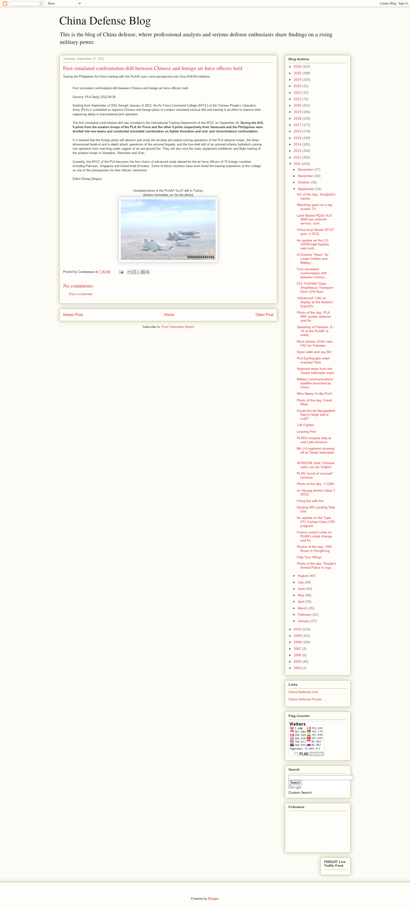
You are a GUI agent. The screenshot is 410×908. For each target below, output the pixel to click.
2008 (298, 642)
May (301, 595)
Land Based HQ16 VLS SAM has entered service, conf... (314, 219)
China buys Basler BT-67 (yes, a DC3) (315, 232)
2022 (298, 92)
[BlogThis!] (134, 272)
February (305, 614)
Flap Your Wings (309, 557)
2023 (298, 86)
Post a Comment (80, 294)
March (303, 608)
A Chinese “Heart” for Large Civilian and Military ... (313, 259)
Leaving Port (306, 431)
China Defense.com (303, 692)
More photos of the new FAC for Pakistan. (314, 343)
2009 (298, 636)
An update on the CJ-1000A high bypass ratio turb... (313, 244)
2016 (298, 131)
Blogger (213, 898)
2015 (298, 138)
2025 (298, 73)
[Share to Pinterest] (147, 272)
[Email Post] (120, 272)
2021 (298, 99)
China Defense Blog (105, 20)
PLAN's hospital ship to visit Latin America (314, 440)
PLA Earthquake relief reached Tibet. (313, 360)
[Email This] (129, 272)
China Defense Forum (305, 699)
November (306, 176)
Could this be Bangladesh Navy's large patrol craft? (316, 415)
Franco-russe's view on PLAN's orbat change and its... (314, 536)
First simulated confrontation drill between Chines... (312, 273)
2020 (298, 105)
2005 (298, 661)
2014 (298, 144)
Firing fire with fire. (311, 501)
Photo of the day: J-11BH (315, 484)
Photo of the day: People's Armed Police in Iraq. (316, 565)
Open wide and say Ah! (314, 352)
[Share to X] (138, 272)
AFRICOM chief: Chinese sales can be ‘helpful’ (316, 465)
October (304, 182)
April (301, 601)
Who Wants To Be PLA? (314, 394)
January (304, 621)
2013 (298, 151)
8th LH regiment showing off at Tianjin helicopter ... (315, 452)
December (306, 169)
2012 (298, 157)
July (301, 582)
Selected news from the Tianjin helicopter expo (315, 371)
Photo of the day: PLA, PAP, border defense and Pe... (314, 316)
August (303, 575)
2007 (298, 649)
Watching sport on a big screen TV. (314, 207)
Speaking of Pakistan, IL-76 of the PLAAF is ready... (315, 331)
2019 (298, 112)
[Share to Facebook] (143, 272)
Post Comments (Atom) (178, 327)
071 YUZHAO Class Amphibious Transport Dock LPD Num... (315, 287)
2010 (298, 629)
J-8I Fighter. (306, 425)
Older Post (264, 315)
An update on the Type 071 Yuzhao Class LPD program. (316, 522)
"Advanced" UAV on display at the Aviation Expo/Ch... (315, 302)
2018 (298, 118)
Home (169, 315)
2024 (298, 79)
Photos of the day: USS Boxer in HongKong (314, 549)
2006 (298, 655)
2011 (298, 164)
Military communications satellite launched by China (315, 383)
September (306, 189)
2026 (298, 66)
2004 (298, 668)
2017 (298, 125)
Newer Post (73, 315)
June (302, 589)
